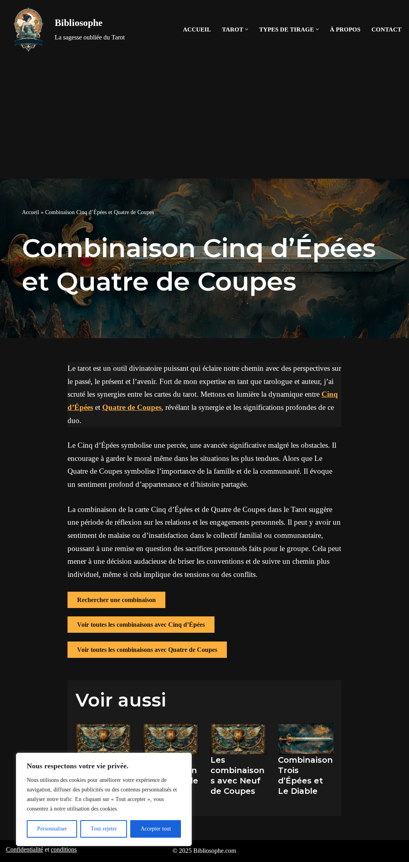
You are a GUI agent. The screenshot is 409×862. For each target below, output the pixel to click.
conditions (64, 849)
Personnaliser (52, 829)
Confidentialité (24, 849)
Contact (386, 29)
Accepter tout (156, 829)
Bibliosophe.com (214, 850)
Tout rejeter (104, 829)
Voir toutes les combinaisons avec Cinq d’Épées (141, 624)
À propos (345, 29)
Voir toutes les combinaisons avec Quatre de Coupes (147, 649)
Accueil (197, 29)
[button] (246, 29)
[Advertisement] (204, 119)
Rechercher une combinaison (116, 599)
